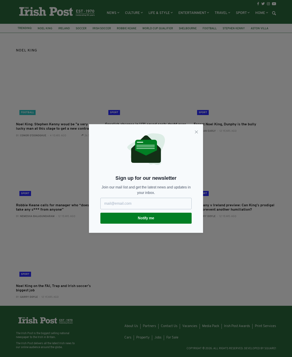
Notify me (146, 218)
